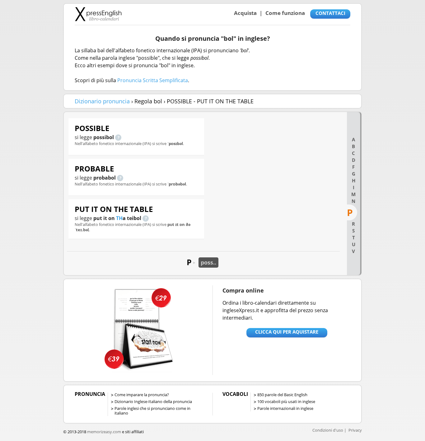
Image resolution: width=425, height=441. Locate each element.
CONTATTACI (330, 13)
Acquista (245, 12)
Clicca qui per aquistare (286, 332)
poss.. (208, 262)
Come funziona (285, 12)
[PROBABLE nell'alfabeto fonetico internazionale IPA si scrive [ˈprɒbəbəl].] (120, 177)
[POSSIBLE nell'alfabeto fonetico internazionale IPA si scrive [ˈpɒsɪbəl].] (118, 137)
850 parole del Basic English (282, 394)
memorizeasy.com (104, 431)
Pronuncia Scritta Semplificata (152, 80)
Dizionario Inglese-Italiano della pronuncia (153, 401)
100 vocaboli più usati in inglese (286, 401)
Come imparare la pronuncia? (141, 394)
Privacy (355, 430)
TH (119, 218)
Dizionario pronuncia (102, 101)
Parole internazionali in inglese (285, 408)
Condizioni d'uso (327, 430)
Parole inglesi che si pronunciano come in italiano (152, 411)
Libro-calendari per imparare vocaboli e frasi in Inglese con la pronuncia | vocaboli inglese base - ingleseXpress (98, 14)
